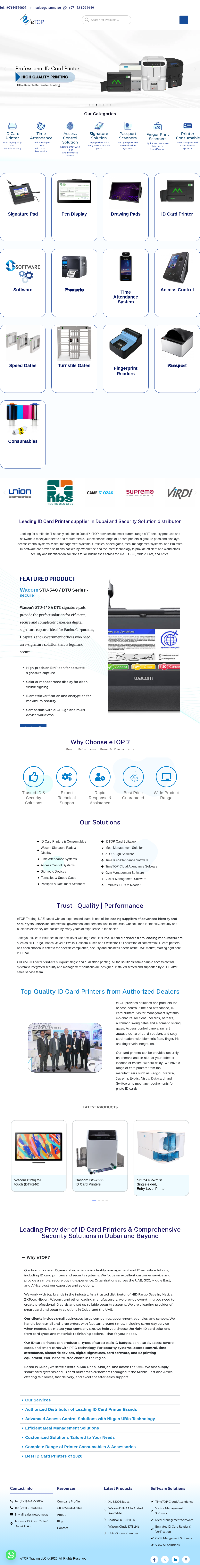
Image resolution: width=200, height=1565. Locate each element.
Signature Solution (99, 135)
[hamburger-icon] (183, 20)
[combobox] (106, 19)
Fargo (156, 1068)
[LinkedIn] (175, 1554)
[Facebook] (154, 1554)
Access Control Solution (70, 137)
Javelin (122, 1073)
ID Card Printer (12, 135)
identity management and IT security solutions (131, 1265)
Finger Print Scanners (157, 136)
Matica (168, 1068)
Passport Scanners (128, 135)
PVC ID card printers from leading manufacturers (143, 933)
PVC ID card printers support (46, 957)
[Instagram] (186, 1554)
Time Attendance (41, 135)
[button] (4, 69)
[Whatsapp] (11, 1555)
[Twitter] (165, 1554)
